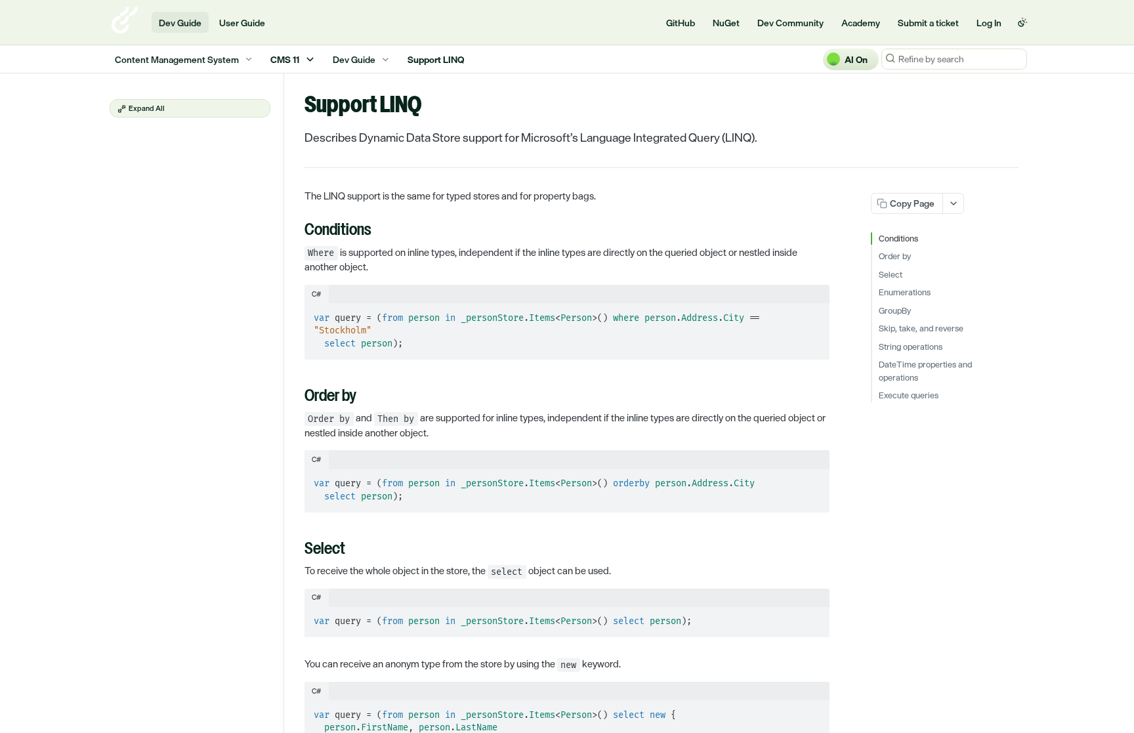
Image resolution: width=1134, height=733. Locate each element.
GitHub (680, 22)
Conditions (898, 238)
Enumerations (905, 292)
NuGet (726, 22)
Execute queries (908, 395)
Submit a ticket (928, 22)
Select (890, 275)
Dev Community (790, 22)
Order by (895, 256)
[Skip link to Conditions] (295, 231)
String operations (910, 347)
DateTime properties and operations (925, 371)
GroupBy (895, 311)
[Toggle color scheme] (1022, 22)
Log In (988, 22)
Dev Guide (180, 22)
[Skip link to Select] (295, 549)
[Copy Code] (813, 314)
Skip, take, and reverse (921, 328)
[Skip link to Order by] (295, 397)
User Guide (242, 22)
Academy (860, 22)
